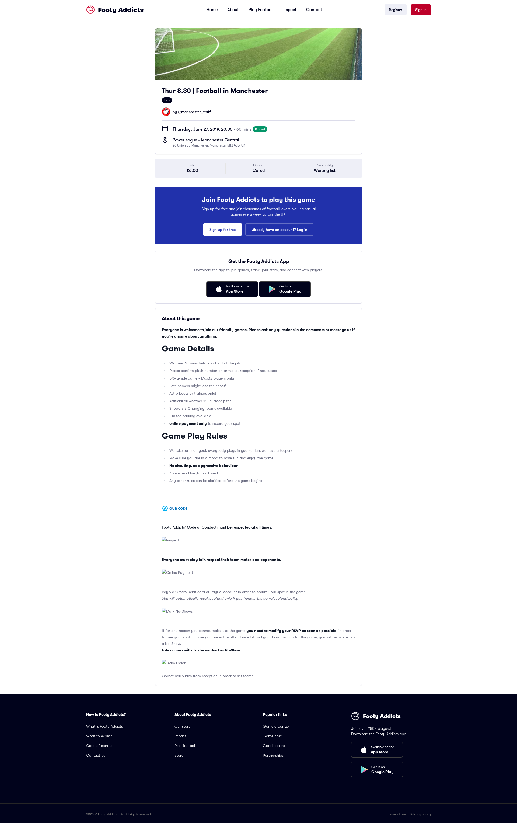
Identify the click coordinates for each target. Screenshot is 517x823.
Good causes (274, 746)
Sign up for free (222, 229)
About (233, 9)
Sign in (421, 10)
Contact (314, 9)
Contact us (95, 755)
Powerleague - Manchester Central (206, 140)
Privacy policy (420, 814)
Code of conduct (100, 746)
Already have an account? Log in (279, 229)
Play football (185, 746)
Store (178, 755)
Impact (289, 9)
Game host (272, 736)
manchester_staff (196, 112)
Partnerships (273, 755)
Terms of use (397, 814)
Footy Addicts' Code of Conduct (189, 527)
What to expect (99, 736)
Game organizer (276, 726)
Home (212, 9)
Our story (182, 726)
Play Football (261, 9)
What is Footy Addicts (104, 726)
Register (395, 10)
